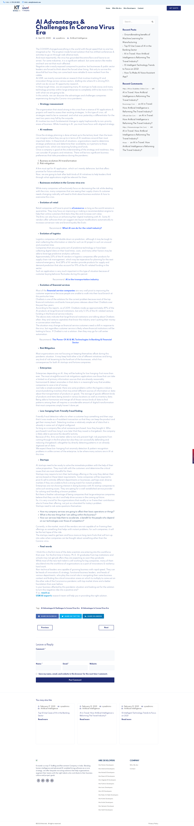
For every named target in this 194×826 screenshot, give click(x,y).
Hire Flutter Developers (106, 765)
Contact (140, 8)
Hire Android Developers (107, 769)
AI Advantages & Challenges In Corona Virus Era (60, 608)
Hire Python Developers (106, 784)
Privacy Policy (153, 824)
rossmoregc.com (129, 104)
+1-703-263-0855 (13, 2)
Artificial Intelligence (78, 38)
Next (106, 628)
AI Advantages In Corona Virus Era (95, 608)
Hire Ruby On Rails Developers (108, 795)
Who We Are (117, 8)
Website (93, 664)
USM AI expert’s (44, 596)
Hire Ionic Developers (105, 787)
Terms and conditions (139, 824)
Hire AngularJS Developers (107, 780)
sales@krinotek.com (32, 2)
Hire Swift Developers (106, 810)
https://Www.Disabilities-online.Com (136, 89)
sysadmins (60, 38)
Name (39, 664)
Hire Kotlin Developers (106, 799)
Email (66, 664)
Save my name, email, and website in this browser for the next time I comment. (73, 674)
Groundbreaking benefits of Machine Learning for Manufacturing (136, 38)
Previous (45, 628)
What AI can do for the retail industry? (82, 228)
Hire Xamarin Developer (106, 806)
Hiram (125, 142)
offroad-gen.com (129, 115)
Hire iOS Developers (105, 791)
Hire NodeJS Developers (106, 772)
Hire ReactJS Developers (107, 776)
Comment (41, 649)
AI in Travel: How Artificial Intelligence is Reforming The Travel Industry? (136, 58)
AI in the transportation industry (82, 280)
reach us (45, 593)
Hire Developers (130, 8)
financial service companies (61, 291)
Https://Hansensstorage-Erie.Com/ (135, 127)
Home (108, 8)
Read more (43, 719)
